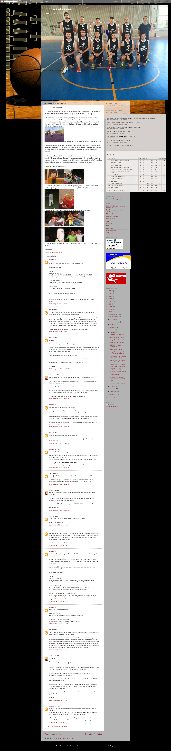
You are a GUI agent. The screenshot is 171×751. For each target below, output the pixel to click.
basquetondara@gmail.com (115, 199)
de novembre (114, 316)
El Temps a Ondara (116, 106)
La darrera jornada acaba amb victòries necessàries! (118, 373)
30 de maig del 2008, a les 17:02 (59, 443)
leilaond (51, 375)
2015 (110, 293)
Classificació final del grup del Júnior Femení (118, 356)
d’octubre (113, 319)
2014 (110, 296)
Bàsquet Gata (110, 214)
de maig (112, 332)
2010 (110, 306)
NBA (107, 226)
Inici (73, 734)
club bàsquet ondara (57, 9)
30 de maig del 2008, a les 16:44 (59, 426)
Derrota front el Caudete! (117, 383)
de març (113, 389)
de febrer (113, 391)
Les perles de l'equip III (117, 342)
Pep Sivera (52, 473)
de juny (112, 330)
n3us (50, 337)
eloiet (51, 309)
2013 (110, 299)
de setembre (114, 322)
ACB (107, 221)
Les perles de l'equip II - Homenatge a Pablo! (117, 352)
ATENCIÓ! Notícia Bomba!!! (115, 345)
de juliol (112, 327)
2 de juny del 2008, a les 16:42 (58, 722)
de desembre (114, 314)
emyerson (92, 746)
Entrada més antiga (93, 734)
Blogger (112, 746)
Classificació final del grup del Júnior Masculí (118, 361)
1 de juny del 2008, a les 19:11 (58, 525)
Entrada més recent (52, 734)
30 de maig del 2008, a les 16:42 (59, 398)
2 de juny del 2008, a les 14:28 (58, 700)
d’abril (112, 386)
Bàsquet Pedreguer (112, 216)
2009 (110, 309)
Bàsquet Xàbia (110, 218)
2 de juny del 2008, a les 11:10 (58, 623)
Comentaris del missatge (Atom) (64, 738)
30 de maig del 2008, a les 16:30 (59, 369)
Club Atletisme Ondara (113, 233)
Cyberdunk (109, 228)
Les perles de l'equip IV (117, 334)
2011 (110, 304)
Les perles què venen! (117, 340)
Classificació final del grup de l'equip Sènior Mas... (118, 365)
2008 (110, 312)
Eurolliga (109, 223)
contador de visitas (112, 406)
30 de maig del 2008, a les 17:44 (59, 467)
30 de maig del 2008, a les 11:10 (59, 304)
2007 (110, 397)
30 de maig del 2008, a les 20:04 (59, 484)
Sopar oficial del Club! (116, 349)
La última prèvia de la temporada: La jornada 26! (117, 378)
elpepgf (51, 259)
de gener (113, 394)
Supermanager (111, 230)
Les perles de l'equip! (116, 369)
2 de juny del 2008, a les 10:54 (58, 601)
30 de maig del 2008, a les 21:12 (59, 510)
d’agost (112, 324)
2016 (110, 291)
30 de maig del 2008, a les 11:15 (59, 331)
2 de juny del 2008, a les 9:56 (58, 545)
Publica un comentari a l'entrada (57, 726)
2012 (110, 301)
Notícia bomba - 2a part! (117, 337)
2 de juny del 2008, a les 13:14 (58, 650)
